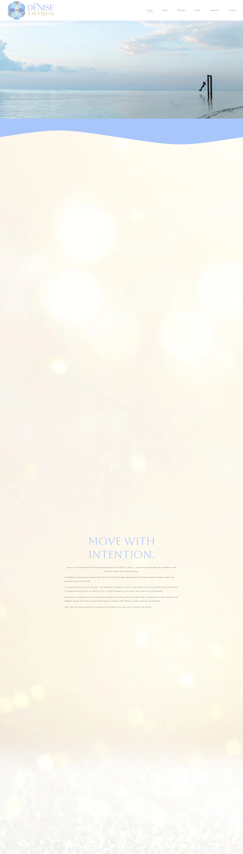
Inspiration (214, 10)
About (164, 10)
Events (197, 10)
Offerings (181, 10)
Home (150, 10)
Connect (232, 10)
